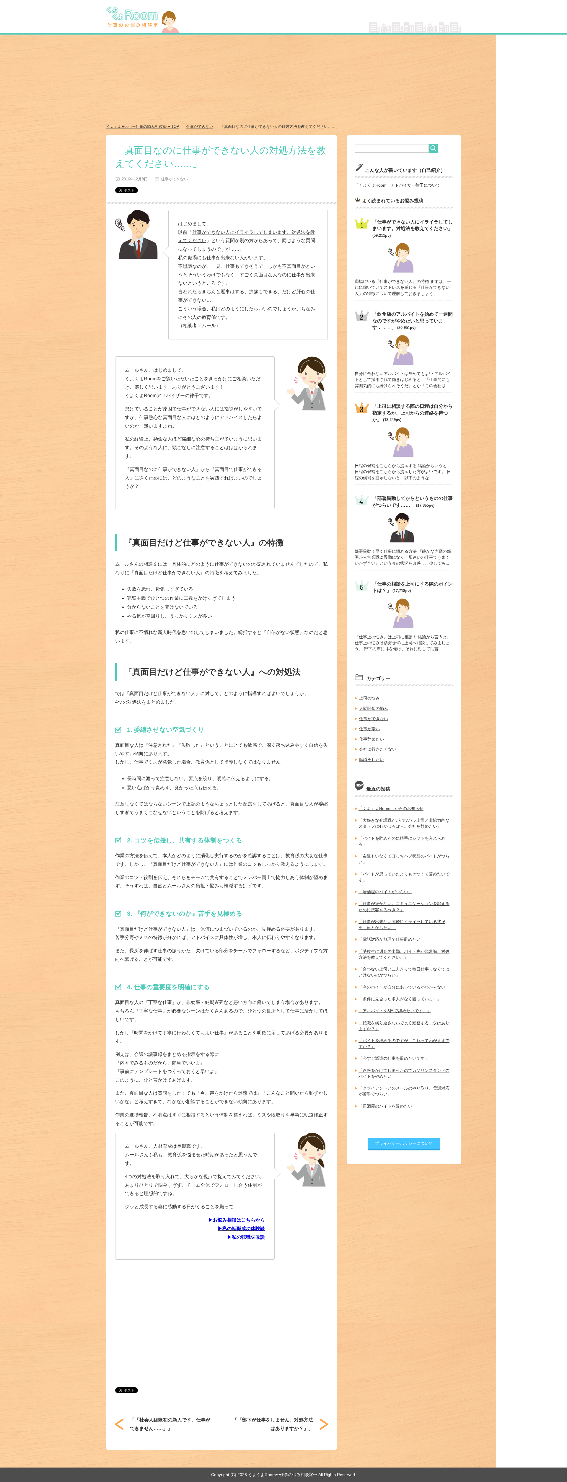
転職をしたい (371, 759)
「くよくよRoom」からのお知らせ (391, 808)
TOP (142, 126)
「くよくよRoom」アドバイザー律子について (397, 185)
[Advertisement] (283, 79)
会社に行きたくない (377, 749)
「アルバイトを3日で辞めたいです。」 (395, 1010)
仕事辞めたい (371, 739)
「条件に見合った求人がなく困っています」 (400, 999)
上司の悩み (369, 698)
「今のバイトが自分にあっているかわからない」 (404, 987)
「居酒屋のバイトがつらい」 (385, 891)
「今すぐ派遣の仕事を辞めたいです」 (394, 1058)
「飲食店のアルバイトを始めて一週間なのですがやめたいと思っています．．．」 (412, 321)
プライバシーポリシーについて (404, 1143)
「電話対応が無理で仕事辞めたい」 (392, 939)
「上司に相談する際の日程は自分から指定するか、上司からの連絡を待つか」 (412, 413)
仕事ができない (174, 179)
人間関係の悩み (373, 708)
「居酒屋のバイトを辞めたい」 (387, 1106)
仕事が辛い (369, 728)
